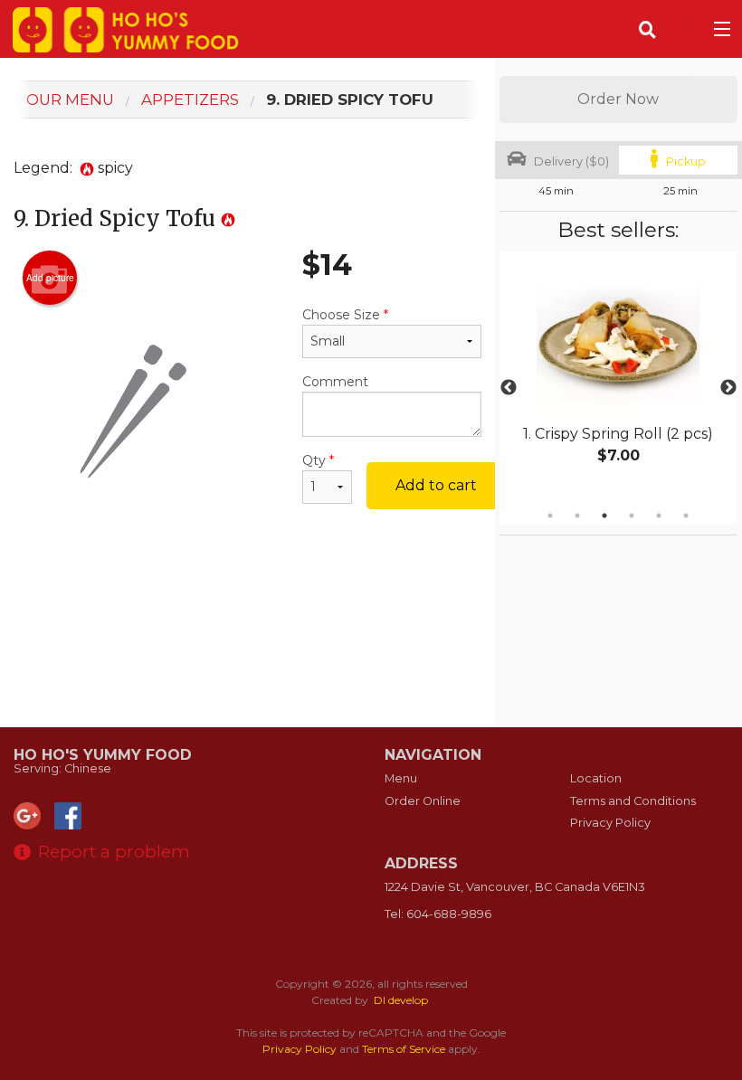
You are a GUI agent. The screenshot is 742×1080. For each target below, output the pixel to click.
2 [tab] (577, 516)
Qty (318, 460)
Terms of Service (403, 1049)
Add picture (50, 277)
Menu (401, 778)
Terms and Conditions (633, 801)
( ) (693, 28)
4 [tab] (632, 516)
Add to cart (436, 485)
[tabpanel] (618, 377)
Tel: (438, 914)
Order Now (618, 99)
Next (728, 388)
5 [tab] (659, 516)
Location (596, 778)
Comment (335, 382)
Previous (508, 388)
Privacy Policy (610, 822)
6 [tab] (686, 516)
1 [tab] (550, 516)
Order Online (423, 801)
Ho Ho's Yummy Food (103, 754)
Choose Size (345, 315)
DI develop (401, 1000)
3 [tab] (604, 516)
